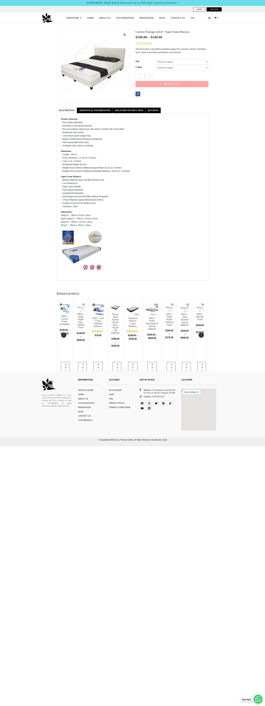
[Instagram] (149, 403)
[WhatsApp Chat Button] (258, 699)
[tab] (67, 110)
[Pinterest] (163, 403)
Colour (139, 67)
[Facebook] (142, 403)
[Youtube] (142, 408)
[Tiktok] (170, 403)
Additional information (95, 110)
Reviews (153, 110)
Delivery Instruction (129, 110)
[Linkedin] (149, 408)
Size (137, 61)
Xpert (165, 440)
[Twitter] (156, 403)
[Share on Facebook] (138, 94)
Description (67, 110)
